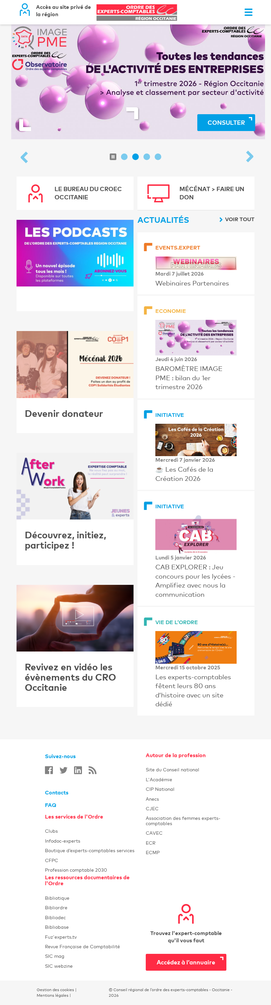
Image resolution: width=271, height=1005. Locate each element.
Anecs (186, 799)
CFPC (51, 860)
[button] (25, 158)
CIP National (186, 789)
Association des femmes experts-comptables (183, 820)
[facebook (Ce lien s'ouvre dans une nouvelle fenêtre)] (49, 770)
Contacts (56, 792)
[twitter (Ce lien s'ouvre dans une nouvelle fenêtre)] (63, 770)
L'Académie (186, 779)
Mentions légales (52, 995)
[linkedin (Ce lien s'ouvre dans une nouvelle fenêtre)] (78, 770)
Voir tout (239, 219)
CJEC (186, 808)
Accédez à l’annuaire (186, 962)
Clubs (95, 831)
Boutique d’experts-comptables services (90, 850)
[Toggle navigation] (248, 12)
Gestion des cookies (55, 990)
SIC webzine (59, 966)
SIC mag (54, 956)
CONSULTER (226, 122)
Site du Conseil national (172, 769)
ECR (150, 843)
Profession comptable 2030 (76, 870)
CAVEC (154, 833)
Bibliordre (95, 907)
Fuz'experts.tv (95, 937)
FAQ (50, 805)
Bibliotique (95, 898)
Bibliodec (95, 917)
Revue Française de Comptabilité (95, 946)
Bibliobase (95, 927)
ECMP (186, 852)
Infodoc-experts (95, 841)
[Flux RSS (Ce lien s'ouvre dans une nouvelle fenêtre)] (93, 770)
